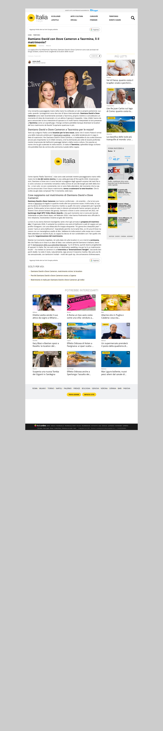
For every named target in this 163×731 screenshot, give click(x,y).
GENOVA (95, 388)
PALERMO (68, 388)
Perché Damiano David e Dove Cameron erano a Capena (53, 275)
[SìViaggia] (94, 10)
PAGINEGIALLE (60, 425)
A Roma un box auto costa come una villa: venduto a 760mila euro (79, 318)
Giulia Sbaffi (36, 61)
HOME (30, 35)
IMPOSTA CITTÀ (89, 394)
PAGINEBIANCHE (86, 425)
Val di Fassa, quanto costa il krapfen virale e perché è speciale (120, 83)
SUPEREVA (125, 425)
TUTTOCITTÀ (94, 425)
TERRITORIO (36, 35)
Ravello (35, 340)
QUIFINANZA (111, 425)
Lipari (69, 340)
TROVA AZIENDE (74, 394)
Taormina (41, 45)
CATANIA (112, 388)
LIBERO (48, 425)
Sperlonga (70, 369)
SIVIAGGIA (104, 425)
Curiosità (94, 16)
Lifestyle (55, 20)
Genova (103, 369)
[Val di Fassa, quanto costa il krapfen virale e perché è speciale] (121, 68)
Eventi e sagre (115, 20)
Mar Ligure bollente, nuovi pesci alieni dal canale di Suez (114, 374)
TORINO (51, 388)
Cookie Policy (57, 428)
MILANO (42, 388)
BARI (119, 388)
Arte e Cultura (77, 16)
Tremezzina (110, 106)
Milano (35, 312)
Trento (109, 77)
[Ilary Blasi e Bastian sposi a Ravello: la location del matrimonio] (47, 331)
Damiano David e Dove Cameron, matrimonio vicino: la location (56, 271)
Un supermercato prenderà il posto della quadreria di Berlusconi (114, 346)
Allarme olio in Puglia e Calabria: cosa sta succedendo (112, 318)
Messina (48, 45)
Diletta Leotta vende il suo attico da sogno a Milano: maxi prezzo (45, 318)
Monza (103, 340)
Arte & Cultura (39, 352)
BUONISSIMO (118, 425)
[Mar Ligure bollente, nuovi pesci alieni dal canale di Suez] (115, 359)
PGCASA (79, 425)
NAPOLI (59, 388)
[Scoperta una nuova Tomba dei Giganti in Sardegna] (47, 359)
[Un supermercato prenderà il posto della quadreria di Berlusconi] (115, 331)
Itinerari (93, 20)
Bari (102, 312)
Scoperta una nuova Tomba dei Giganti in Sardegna (46, 373)
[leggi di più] (99, 62)
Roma (69, 312)
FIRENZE (76, 388)
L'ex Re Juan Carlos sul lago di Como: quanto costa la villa (120, 111)
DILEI (99, 425)
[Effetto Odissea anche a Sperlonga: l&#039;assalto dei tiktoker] (81, 359)
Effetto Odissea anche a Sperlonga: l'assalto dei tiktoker (78, 374)
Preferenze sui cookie (67, 428)
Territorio (113, 16)
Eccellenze (55, 16)
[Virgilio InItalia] (37, 18)
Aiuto (74, 428)
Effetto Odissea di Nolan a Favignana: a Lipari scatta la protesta (80, 346)
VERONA (104, 388)
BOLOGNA (86, 388)
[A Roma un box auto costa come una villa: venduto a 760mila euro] (81, 302)
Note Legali (46, 428)
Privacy (51, 428)
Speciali (74, 20)
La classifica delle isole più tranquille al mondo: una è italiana (119, 139)
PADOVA (126, 388)
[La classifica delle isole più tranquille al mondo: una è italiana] (121, 124)
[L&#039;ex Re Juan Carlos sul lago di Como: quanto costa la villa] (121, 96)
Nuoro (35, 369)
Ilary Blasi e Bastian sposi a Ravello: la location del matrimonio (46, 346)
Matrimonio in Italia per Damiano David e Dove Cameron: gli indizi (57, 280)
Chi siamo (39, 428)
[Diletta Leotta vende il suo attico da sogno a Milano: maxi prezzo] (47, 302)
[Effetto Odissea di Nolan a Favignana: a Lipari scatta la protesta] (81, 331)
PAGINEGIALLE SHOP (70, 425)
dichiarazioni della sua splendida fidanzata (50, 245)
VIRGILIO (53, 425)
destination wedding (62, 135)
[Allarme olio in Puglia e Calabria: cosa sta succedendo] (115, 302)
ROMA (34, 388)
